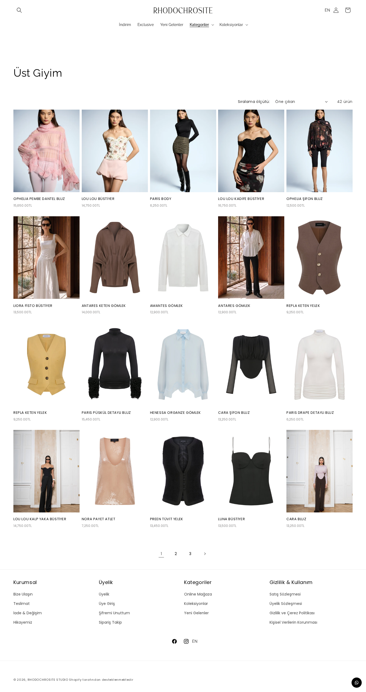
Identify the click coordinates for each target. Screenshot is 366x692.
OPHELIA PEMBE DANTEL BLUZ (39, 199)
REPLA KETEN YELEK (303, 306)
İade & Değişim (27, 613)
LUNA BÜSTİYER (231, 519)
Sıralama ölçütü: (254, 101)
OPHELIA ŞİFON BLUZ (304, 199)
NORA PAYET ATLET (98, 519)
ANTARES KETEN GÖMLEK (104, 306)
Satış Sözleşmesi (285, 594)
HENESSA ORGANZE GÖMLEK (175, 412)
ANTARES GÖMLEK (234, 306)
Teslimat (21, 603)
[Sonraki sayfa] (205, 554)
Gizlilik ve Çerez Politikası (292, 613)
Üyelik (104, 594)
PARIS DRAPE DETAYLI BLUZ (310, 412)
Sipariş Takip (110, 622)
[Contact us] (357, 683)
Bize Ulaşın (23, 594)
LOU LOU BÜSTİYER (98, 199)
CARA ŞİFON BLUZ (234, 412)
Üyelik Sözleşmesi (286, 603)
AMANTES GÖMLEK (166, 306)
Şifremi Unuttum (114, 613)
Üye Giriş (107, 603)
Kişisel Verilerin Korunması (293, 622)
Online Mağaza (198, 594)
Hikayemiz (22, 622)
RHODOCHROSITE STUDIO (48, 680)
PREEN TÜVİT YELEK (166, 519)
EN (327, 10)
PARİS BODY (160, 199)
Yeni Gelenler (196, 613)
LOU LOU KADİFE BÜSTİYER (241, 199)
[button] (19, 10)
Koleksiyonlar (196, 603)
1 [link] (161, 553)
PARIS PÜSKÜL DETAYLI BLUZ (106, 412)
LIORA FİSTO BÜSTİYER (33, 306)
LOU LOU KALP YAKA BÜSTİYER (39, 519)
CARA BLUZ (296, 519)
